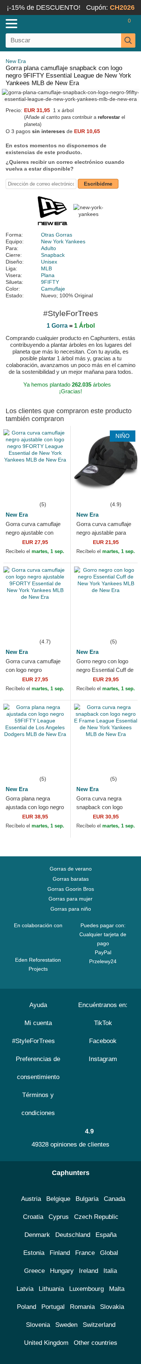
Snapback (53, 255)
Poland (26, 1306)
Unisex (49, 262)
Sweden (66, 1324)
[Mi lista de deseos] (113, 23)
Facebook (103, 1041)
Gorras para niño (70, 909)
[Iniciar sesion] (99, 23)
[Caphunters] (41, 23)
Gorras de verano (71, 869)
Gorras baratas (71, 879)
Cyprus (59, 1216)
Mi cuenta (38, 1023)
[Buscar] (128, 40)
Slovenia (38, 1324)
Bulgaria (87, 1198)
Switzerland (99, 1324)
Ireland (88, 1270)
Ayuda (38, 1005)
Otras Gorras (56, 235)
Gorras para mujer (70, 899)
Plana (48, 275)
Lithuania (51, 1288)
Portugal (53, 1306)
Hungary (62, 1270)
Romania (82, 1306)
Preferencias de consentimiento (38, 1068)
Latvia (25, 1288)
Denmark (37, 1234)
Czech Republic (96, 1216)
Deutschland (72, 1234)
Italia (110, 1270)
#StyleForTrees (35, 1041)
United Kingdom (46, 1342)
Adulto (48, 248)
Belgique (58, 1198)
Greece (34, 1270)
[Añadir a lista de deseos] (53, 488)
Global (109, 1252)
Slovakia (112, 1306)
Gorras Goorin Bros (70, 889)
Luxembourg (86, 1288)
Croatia (33, 1216)
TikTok (103, 1023)
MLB (46, 268)
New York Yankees (63, 241)
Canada (114, 1198)
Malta (116, 1288)
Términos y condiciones (38, 1104)
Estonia (33, 1252)
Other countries (95, 1342)
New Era (16, 61)
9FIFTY (50, 282)
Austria (31, 1198)
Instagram (103, 1059)
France (85, 1252)
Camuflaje (53, 289)
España (106, 1234)
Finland (60, 1252)
